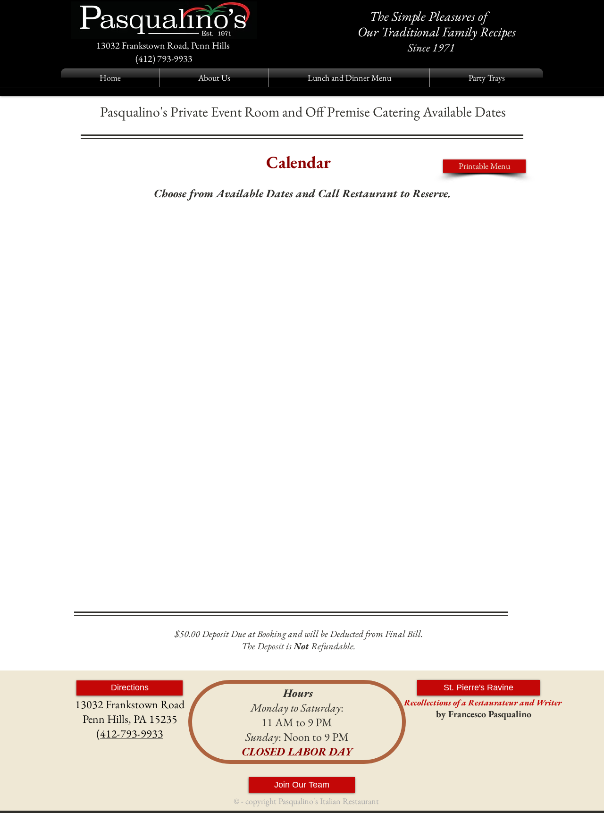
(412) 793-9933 (164, 58)
